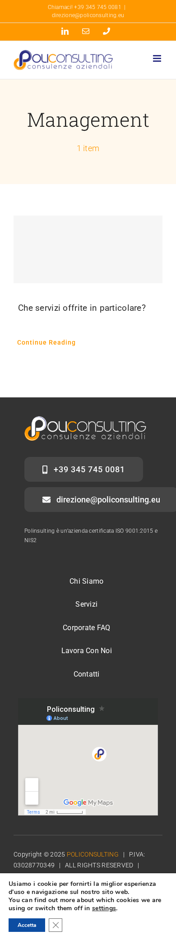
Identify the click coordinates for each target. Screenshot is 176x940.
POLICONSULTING (93, 854)
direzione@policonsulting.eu (88, 15)
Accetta (27, 925)
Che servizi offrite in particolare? (82, 308)
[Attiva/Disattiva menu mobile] (157, 58)
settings (104, 908)
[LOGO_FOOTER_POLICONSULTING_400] (85, 420)
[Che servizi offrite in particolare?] (88, 249)
